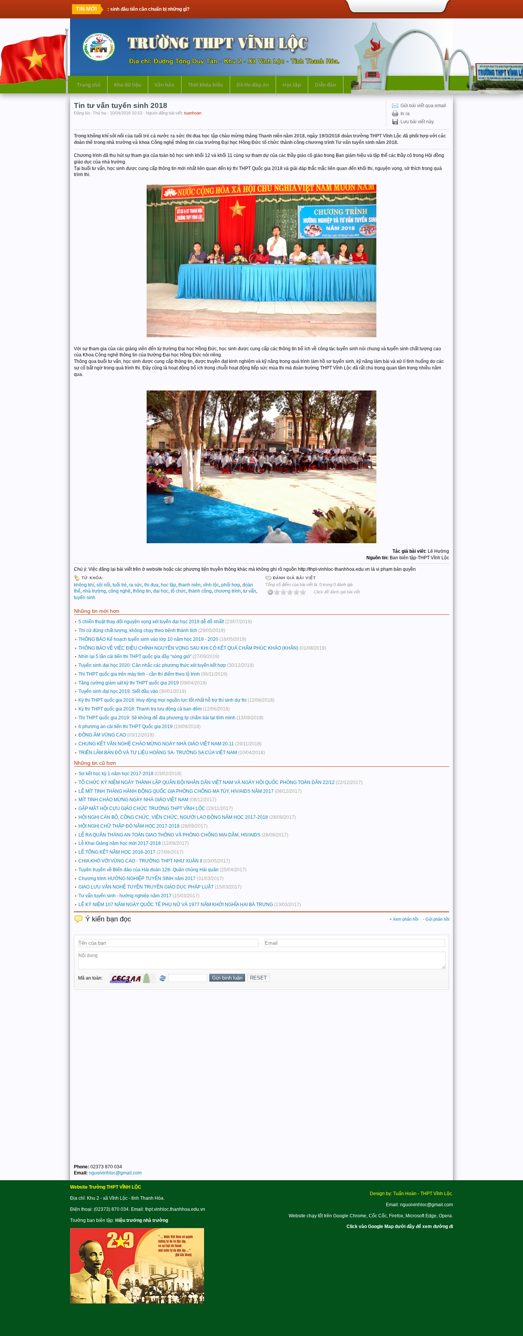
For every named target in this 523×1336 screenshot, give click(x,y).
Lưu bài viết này (417, 121)
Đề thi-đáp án (253, 84)
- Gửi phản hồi (436, 919)
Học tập (292, 84)
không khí (84, 585)
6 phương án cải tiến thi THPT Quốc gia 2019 (125, 726)
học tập (168, 585)
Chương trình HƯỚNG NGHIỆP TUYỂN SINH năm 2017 (137, 878)
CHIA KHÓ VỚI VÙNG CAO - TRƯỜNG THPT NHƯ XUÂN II (140, 861)
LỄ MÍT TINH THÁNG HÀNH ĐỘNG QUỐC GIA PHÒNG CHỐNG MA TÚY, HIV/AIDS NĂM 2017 (176, 791)
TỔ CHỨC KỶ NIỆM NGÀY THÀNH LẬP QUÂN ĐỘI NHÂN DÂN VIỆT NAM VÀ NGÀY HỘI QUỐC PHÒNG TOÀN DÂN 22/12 (206, 782)
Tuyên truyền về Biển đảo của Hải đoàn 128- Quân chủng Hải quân (148, 869)
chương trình (227, 591)
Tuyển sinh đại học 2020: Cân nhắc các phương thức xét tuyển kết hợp (152, 665)
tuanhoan (192, 113)
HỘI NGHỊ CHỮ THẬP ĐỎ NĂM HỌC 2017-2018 (129, 826)
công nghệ (119, 591)
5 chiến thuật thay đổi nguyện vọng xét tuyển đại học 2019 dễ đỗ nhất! (151, 621)
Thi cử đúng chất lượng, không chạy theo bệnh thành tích (137, 630)
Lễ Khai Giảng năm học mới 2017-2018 (119, 843)
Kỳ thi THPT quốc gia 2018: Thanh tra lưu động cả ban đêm (140, 709)
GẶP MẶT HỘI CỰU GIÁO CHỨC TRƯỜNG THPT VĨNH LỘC (141, 808)
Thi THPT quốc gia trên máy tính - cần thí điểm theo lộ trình (139, 674)
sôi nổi (103, 585)
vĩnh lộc (211, 585)
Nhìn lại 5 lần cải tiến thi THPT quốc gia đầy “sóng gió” (134, 656)
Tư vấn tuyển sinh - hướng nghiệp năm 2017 (125, 895)
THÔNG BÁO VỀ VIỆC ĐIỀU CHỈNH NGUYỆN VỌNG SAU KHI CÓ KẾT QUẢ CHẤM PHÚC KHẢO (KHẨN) (188, 648)
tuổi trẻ (120, 585)
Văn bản (164, 84)
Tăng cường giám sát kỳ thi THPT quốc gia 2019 (128, 683)
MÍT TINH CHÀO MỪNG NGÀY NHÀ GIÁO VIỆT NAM (133, 799)
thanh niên (189, 585)
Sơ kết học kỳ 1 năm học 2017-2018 (116, 773)
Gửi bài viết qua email (423, 105)
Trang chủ (88, 84)
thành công (200, 591)
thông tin (142, 591)
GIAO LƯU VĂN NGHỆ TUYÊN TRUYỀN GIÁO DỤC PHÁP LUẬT (146, 887)
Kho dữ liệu (127, 84)
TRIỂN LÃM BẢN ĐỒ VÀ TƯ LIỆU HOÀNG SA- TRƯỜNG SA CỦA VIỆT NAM (157, 752)
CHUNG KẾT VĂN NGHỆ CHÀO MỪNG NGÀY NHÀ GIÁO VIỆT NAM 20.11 (156, 743)
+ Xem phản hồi (403, 919)
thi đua (151, 585)
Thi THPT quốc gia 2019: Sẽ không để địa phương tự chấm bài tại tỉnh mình (156, 717)
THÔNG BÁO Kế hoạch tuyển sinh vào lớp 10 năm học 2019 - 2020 (148, 639)
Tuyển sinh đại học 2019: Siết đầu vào (118, 691)
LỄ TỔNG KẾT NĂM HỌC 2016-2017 (116, 852)
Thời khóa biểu (205, 84)
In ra (405, 113)
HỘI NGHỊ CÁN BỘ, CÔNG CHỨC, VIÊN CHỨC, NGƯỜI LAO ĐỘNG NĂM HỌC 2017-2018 (173, 817)
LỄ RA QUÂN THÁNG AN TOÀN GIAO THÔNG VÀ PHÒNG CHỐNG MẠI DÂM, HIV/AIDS (169, 835)
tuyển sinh (84, 597)
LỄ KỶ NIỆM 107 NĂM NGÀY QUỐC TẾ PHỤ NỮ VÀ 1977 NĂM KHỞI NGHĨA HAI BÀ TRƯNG (175, 904)
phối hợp (230, 585)
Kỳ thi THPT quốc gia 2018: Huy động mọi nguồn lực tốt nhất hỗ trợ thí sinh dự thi (162, 700)
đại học (160, 591)
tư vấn (249, 591)
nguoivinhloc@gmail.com (115, 1173)
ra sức (135, 585)
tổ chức (178, 591)
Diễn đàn (325, 84)
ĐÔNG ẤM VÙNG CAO (102, 735)
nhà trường (94, 591)
